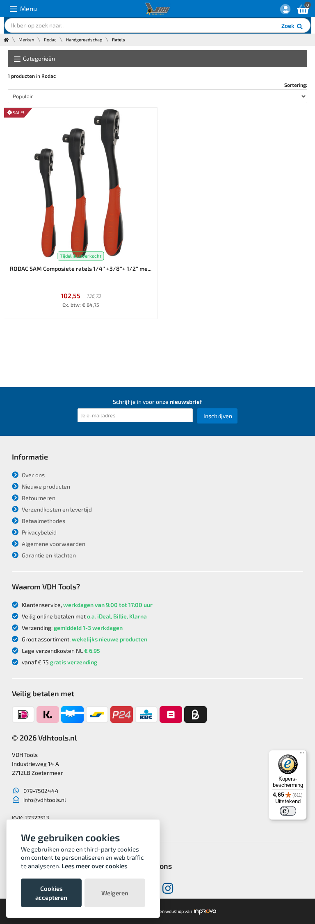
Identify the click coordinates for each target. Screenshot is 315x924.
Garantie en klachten (48, 555)
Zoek (288, 25)
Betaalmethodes (43, 520)
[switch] (288, 811)
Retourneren (38, 497)
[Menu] (302, 755)
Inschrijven (217, 415)
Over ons (33, 474)
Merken (26, 39)
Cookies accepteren (51, 893)
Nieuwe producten (45, 486)
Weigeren (114, 893)
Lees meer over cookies (95, 866)
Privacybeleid (39, 532)
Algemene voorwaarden (53, 543)
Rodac (50, 39)
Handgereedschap (84, 39)
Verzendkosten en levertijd (56, 509)
